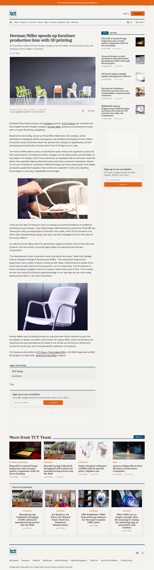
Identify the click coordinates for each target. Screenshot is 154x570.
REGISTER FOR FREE (46, 355)
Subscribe (53, 402)
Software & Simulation (18, 462)
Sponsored (48, 462)
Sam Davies (107, 66)
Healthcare (83, 462)
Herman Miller (54, 126)
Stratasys (48, 123)
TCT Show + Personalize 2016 (50, 352)
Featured (113, 33)
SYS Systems (68, 123)
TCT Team (16, 53)
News (115, 462)
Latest (104, 33)
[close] (151, 3)
